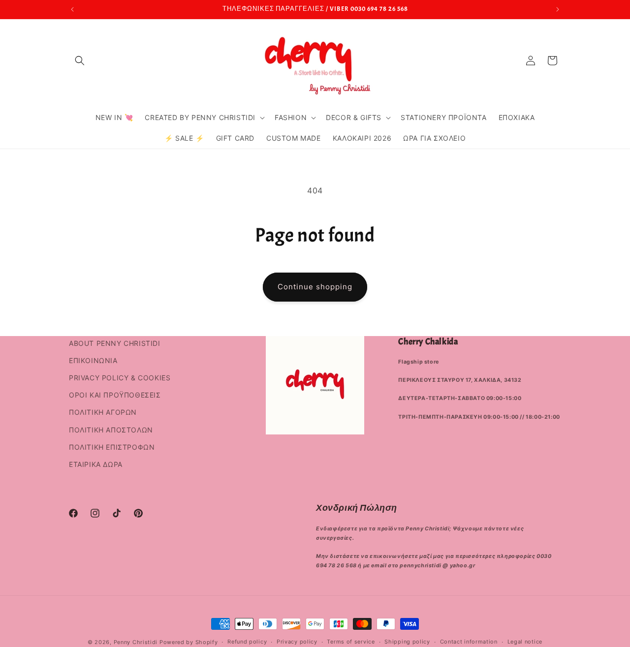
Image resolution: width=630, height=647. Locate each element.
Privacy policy (297, 641)
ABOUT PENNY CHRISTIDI (114, 343)
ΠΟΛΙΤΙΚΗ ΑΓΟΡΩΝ (103, 412)
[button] (80, 60)
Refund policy (247, 641)
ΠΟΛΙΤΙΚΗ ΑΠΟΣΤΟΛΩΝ (111, 430)
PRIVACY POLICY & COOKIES (119, 377)
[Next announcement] (557, 9)
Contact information (469, 641)
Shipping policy (407, 641)
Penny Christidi (136, 642)
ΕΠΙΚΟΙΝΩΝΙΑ (93, 360)
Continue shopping (315, 286)
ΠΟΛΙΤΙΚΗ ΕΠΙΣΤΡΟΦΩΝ (112, 447)
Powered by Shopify (188, 642)
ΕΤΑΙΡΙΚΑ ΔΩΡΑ (96, 464)
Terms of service (351, 641)
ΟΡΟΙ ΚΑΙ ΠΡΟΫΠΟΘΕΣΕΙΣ (115, 395)
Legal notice (524, 641)
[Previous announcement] (72, 9)
